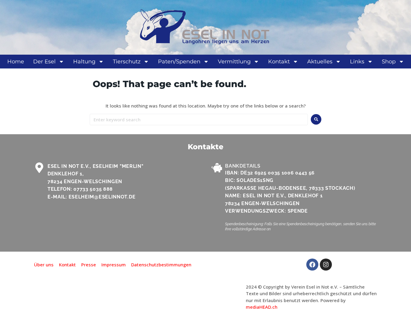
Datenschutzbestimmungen (161, 265)
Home (15, 61)
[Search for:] (199, 119)
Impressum (113, 265)
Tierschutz (127, 61)
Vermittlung (234, 61)
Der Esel (44, 61)
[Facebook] (312, 265)
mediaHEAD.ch (261, 307)
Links (357, 61)
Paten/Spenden (179, 61)
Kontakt (279, 61)
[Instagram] (326, 265)
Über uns (44, 265)
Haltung (84, 61)
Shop (389, 61)
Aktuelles (319, 61)
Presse (88, 265)
